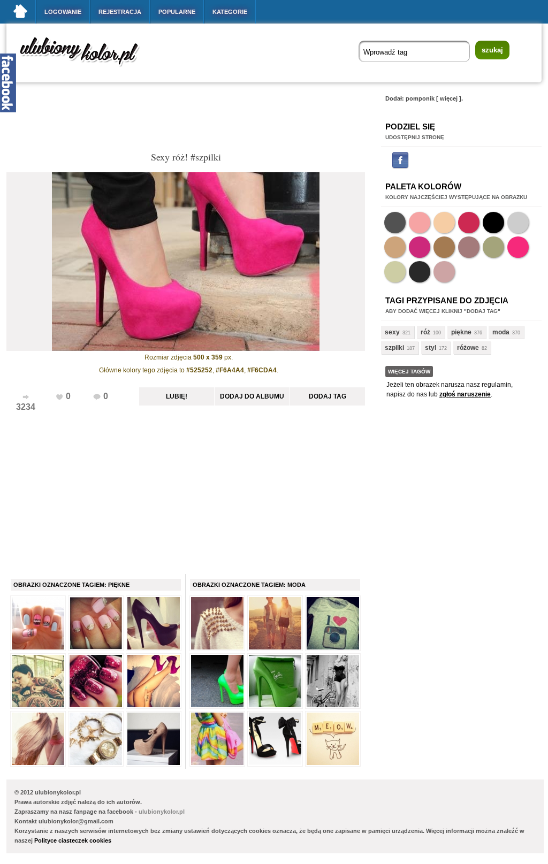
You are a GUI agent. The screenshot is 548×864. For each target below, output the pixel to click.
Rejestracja (119, 12)
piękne (461, 332)
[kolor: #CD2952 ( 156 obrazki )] (469, 222)
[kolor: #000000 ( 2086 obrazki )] (493, 222)
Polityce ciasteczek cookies (72, 840)
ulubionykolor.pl (162, 811)
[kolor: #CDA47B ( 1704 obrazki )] (395, 247)
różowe (468, 347)
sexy (392, 332)
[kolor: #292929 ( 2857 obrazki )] (419, 271)
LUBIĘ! (176, 396)
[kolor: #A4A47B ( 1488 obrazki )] (493, 247)
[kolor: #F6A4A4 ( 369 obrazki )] (419, 222)
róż (425, 332)
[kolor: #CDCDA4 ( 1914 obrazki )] (395, 271)
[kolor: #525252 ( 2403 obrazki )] (395, 222)
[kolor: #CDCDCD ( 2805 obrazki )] (518, 222)
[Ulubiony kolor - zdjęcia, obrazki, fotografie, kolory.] (86, 68)
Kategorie (229, 12)
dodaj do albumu (252, 396)
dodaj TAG (327, 396)
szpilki (394, 347)
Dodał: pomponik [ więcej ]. (424, 98)
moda (500, 332)
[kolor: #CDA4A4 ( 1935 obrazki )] (444, 271)
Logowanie (62, 12)
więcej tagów (409, 371)
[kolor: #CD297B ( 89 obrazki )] (419, 247)
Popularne (176, 12)
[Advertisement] (201, 120)
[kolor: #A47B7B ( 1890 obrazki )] (469, 247)
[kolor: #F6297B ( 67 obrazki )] (518, 247)
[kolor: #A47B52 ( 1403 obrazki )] (444, 247)
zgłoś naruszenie (465, 394)
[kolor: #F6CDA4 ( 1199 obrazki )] (444, 222)
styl (430, 347)
